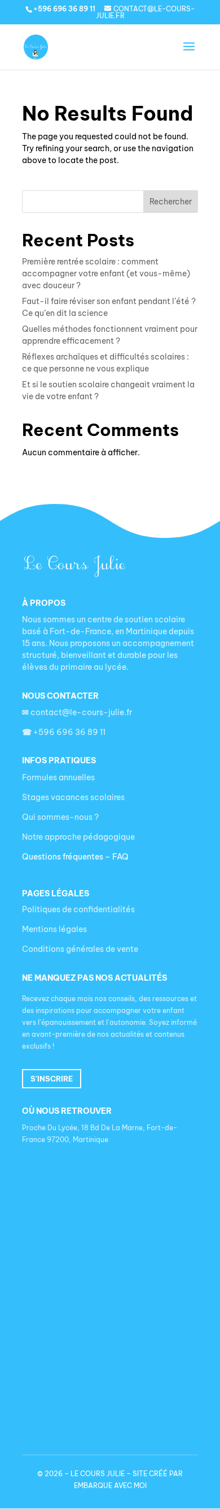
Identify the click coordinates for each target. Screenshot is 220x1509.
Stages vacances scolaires (73, 797)
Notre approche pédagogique (78, 837)
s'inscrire (51, 1078)
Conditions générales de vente (80, 949)
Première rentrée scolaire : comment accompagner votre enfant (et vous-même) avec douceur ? (106, 273)
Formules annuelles (58, 777)
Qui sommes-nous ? (60, 817)
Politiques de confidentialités (78, 909)
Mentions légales (54, 929)
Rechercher (170, 201)
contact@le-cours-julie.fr (77, 712)
